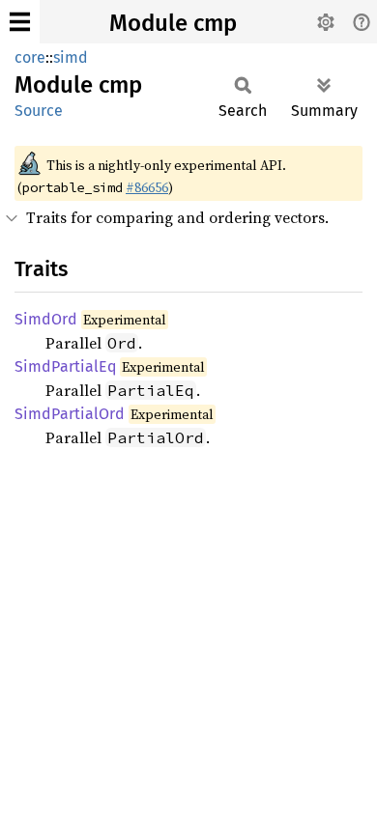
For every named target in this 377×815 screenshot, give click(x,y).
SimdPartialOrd (69, 414)
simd (70, 57)
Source (38, 110)
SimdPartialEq (65, 366)
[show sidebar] (20, 21)
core (29, 57)
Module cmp (173, 23)
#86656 (147, 187)
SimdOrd (45, 319)
